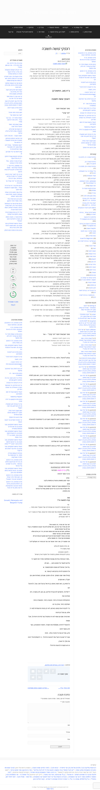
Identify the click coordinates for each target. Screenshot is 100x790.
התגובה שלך (65, 702)
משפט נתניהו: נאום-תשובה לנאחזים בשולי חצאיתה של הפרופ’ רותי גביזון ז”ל (87, 340)
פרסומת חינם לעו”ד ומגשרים (25, 32)
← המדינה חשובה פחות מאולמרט (38, 688)
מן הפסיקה (93, 285)
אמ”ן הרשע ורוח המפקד (89, 147)
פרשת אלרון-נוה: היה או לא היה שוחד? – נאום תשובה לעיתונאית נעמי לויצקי (13, 187)
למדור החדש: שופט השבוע (40, 768)
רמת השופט (92, 186)
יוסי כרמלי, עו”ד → (64, 688)
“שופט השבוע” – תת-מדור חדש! (13, 136)
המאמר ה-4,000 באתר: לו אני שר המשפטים (82, 777)
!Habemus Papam (90, 127)
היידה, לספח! (92, 89)
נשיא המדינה (92, 236)
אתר (68, 739)
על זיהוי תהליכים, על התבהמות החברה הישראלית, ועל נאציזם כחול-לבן (87, 117)
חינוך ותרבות (92, 288)
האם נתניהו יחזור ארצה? (15, 112)
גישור (94, 248)
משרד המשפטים (91, 176)
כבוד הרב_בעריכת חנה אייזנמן (54, 665)
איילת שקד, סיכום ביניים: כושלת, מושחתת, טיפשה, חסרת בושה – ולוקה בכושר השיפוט (13, 194)
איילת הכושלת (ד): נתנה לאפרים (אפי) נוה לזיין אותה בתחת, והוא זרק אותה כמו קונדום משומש (13, 78)
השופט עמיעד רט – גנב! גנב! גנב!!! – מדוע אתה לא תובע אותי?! (14, 120)
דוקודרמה (65, 27)
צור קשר (10, 32)
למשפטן (93, 259)
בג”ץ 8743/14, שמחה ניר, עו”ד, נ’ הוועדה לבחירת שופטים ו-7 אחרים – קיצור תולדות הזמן (61, 779)
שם (69, 725)
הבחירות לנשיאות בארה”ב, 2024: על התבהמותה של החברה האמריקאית (15, 455)
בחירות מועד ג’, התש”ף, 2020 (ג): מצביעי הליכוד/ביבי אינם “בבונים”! (14, 219)
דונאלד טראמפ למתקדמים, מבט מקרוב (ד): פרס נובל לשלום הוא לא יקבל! (13, 448)
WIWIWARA (92, 367)
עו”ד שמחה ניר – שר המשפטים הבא (17, 775)
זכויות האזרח (92, 256)
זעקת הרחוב (92, 267)
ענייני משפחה (92, 254)
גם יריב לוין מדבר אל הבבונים (88, 113)
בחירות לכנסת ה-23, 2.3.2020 (87, 166)
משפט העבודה (92, 282)
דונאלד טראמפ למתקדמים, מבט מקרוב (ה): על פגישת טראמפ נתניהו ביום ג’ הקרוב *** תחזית (13, 442)
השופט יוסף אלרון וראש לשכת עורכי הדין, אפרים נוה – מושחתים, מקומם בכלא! (14, 92)
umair (94, 314)
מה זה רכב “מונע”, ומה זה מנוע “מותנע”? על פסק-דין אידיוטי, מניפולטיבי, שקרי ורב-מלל (13, 176)
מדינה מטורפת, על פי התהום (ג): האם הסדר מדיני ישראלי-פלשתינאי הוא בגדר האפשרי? (14, 477)
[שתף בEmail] (33, 671)
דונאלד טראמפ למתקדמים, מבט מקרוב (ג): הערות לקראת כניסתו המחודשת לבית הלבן (13, 470)
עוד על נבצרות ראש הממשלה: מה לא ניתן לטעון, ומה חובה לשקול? (87, 136)
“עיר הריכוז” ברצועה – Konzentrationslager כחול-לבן (87, 94)
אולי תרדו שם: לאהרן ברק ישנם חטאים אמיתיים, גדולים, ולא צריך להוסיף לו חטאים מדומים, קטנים (87, 362)
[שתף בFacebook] (53, 671)
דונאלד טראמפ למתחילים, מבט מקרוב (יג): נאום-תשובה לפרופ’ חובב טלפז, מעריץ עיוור (13, 225)
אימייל (68, 732)
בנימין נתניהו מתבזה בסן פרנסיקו (13, 230)
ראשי (87, 27)
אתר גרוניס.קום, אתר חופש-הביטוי (21, 770)
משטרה (94, 272)
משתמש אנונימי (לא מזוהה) (88, 358)
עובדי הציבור (92, 246)
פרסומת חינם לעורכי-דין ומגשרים (87, 208)
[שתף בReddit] (33, 677)
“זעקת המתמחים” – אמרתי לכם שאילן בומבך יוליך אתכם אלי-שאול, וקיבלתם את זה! (87, 316)
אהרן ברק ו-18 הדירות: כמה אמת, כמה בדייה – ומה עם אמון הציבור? (13, 65)
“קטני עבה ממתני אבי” (16, 115)
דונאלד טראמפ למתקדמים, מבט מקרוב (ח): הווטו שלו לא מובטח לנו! (87, 78)
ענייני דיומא (93, 270)
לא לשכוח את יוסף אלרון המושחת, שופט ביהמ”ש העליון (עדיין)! (14, 131)
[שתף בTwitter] (46, 671)
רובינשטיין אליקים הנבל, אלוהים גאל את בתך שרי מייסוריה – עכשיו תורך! (73, 768)
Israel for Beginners (86, 238)
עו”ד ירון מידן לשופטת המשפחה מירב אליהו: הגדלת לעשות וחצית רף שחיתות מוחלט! (13, 72)
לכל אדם (93, 262)
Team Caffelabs (91, 330)
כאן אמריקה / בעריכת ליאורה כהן (87, 241)
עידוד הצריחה (92, 264)
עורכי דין (93, 193)
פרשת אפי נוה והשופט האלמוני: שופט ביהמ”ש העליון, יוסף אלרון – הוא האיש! (13, 85)
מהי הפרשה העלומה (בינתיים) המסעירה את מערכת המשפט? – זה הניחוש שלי (13, 140)
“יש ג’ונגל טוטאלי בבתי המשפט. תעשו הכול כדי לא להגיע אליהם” (53, 770)
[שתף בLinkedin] (39, 677)
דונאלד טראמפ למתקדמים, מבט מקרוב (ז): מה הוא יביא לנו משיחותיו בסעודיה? (13, 426)
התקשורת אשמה (91, 228)
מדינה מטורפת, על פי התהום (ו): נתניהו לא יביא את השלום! (88, 60)
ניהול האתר (50, 789)
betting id (92, 306)
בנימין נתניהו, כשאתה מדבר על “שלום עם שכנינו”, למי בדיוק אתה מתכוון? (87, 66)
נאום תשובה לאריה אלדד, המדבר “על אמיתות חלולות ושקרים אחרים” (88, 143)
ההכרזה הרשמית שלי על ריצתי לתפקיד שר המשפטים (50, 777)
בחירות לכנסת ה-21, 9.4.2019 (87, 157)
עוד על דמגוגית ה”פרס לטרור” (87, 87)
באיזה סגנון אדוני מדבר (90, 196)
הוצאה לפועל (92, 251)
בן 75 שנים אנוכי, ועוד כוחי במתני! (54, 775)
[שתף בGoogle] (39, 671)
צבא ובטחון (93, 275)
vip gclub (93, 321)
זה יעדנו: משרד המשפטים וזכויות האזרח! (43, 772)
